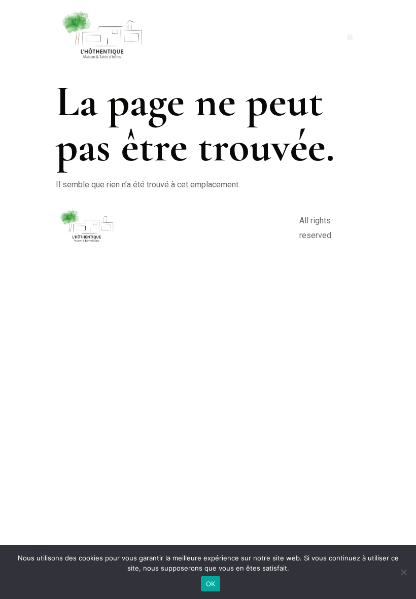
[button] (350, 37)
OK (211, 584)
